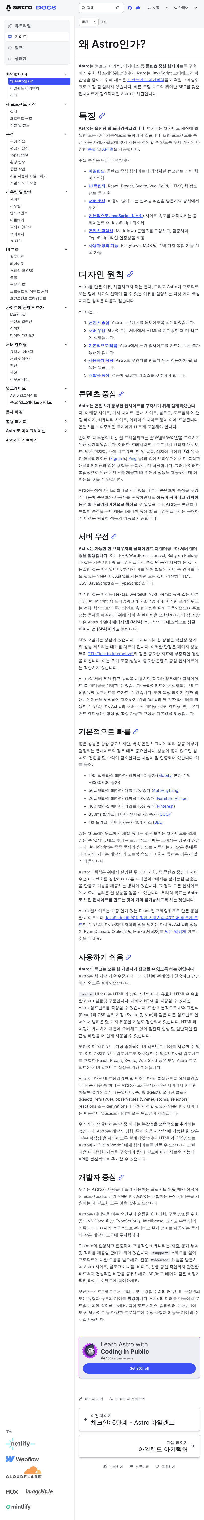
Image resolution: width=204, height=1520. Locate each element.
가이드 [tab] (21, 36)
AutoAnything (165, 790)
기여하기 (116, 1466)
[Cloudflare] (24, 1474)
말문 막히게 (175, 931)
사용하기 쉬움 (101, 360)
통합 (92, 149)
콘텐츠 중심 (99, 322)
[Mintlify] (18, 1507)
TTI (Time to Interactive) (111, 653)
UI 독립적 (97, 185)
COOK (165, 814)
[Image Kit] (39, 1492)
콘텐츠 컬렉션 (101, 230)
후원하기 (168, 1466)
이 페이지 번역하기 (130, 1399)
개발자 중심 (99, 375)
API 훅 (108, 149)
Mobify (164, 775)
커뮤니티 (142, 1466)
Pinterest (165, 806)
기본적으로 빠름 (103, 345)
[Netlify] (20, 1444)
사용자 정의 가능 (103, 245)
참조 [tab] (19, 47)
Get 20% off (139, 1368)
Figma (116, 458)
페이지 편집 (94, 1399)
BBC (158, 822)
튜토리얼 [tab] (23, 25)
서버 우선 (97, 200)
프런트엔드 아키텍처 (145, 79)
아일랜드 (96, 170)
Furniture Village (172, 798)
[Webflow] (22, 1459)
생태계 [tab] (21, 58)
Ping (132, 458)
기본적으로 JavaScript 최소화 (116, 215)
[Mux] (12, 1492)
